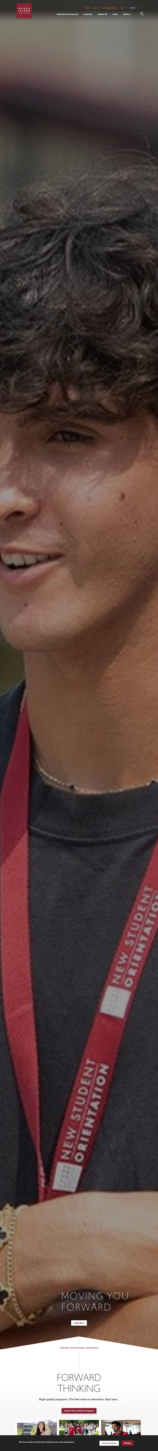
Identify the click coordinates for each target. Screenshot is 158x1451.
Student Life (102, 14)
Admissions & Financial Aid (67, 14)
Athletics (126, 14)
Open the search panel (141, 13)
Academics (87, 14)
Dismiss (127, 1443)
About (115, 14)
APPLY (87, 8)
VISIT (95, 8)
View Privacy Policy (109, 1443)
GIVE (122, 8)
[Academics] (80, 20)
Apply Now (79, 1322)
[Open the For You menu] (134, 9)
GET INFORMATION (109, 8)
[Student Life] (95, 20)
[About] (110, 20)
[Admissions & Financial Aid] (54, 20)
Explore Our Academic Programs (79, 1410)
